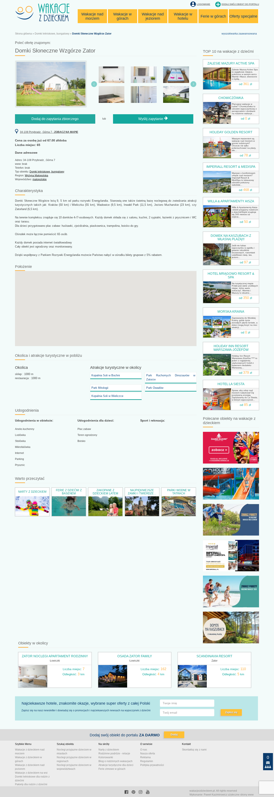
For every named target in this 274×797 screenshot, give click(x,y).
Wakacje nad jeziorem (153, 16)
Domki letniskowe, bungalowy (52, 33)
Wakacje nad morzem (92, 16)
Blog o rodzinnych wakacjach (115, 761)
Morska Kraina (230, 311)
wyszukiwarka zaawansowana (239, 33)
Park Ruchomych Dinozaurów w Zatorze (170, 377)
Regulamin (146, 761)
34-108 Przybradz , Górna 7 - (49, 132)
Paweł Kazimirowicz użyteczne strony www (229, 794)
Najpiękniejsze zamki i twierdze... (142, 492)
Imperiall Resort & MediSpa (230, 166)
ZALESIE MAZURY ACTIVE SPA (230, 63)
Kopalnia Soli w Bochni (105, 375)
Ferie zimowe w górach (111, 768)
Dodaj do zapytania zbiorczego (55, 119)
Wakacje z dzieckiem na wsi (31, 772)
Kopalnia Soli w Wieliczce (107, 396)
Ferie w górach (213, 16)
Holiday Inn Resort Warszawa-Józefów (231, 347)
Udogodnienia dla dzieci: (95, 420)
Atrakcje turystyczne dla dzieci (115, 765)
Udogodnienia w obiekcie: (34, 420)
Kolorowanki (105, 757)
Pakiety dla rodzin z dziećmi (31, 784)
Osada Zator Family (134, 656)
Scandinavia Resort (214, 656)
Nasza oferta (147, 753)
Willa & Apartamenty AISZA (231, 201)
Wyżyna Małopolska (36, 175)
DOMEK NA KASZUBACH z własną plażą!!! (231, 237)
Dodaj (174, 734)
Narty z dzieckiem (32, 491)
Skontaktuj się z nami (194, 749)
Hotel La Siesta (230, 384)
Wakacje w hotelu (183, 16)
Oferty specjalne (243, 16)
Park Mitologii (99, 387)
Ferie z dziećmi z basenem (69, 492)
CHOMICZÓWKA (230, 98)
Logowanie (203, 4)
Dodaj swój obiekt (240, 4)
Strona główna (23, 33)
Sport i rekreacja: (152, 420)
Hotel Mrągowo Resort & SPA (231, 275)
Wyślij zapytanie (151, 119)
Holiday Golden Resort (231, 132)
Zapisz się (231, 712)
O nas (143, 749)
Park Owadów (154, 387)
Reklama (145, 757)
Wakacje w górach (122, 16)
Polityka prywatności (152, 765)
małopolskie (40, 179)
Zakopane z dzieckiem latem (105, 492)
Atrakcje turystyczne (107, 367)
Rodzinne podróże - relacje (114, 753)
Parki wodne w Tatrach (178, 492)
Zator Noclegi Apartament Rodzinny (55, 656)
